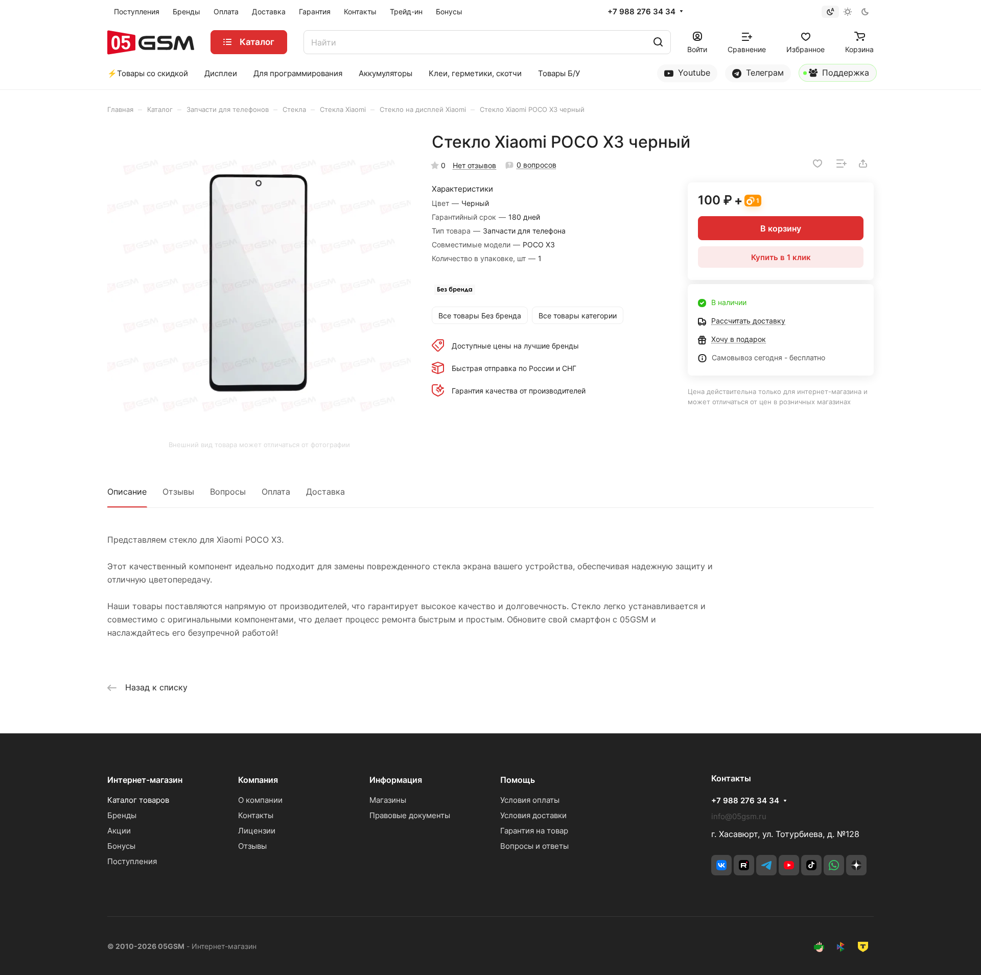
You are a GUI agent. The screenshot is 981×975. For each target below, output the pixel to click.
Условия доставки (533, 815)
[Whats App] (834, 865)
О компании (260, 800)
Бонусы (121, 846)
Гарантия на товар (534, 830)
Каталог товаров (138, 800)
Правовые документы (409, 815)
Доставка (325, 491)
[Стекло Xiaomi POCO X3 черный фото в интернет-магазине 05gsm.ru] (259, 283)
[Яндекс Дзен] (856, 865)
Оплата (276, 491)
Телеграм (763, 72)
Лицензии (256, 830)
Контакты (255, 815)
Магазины (387, 800)
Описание (127, 491)
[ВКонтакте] (721, 865)
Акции (119, 830)
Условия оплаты (529, 800)
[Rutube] (744, 865)
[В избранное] (817, 163)
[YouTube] (789, 865)
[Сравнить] (841, 163)
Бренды (121, 815)
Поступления (132, 861)
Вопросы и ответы (534, 846)
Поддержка (844, 72)
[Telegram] (766, 865)
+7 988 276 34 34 (641, 11)
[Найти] (658, 42)
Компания (258, 780)
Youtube (692, 72)
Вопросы (228, 491)
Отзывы (178, 491)
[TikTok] (811, 865)
